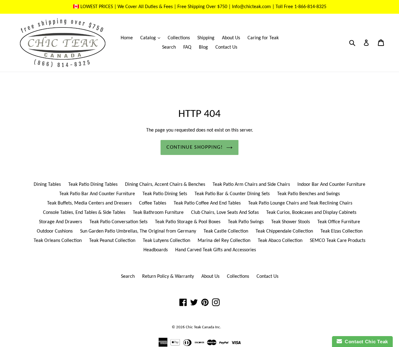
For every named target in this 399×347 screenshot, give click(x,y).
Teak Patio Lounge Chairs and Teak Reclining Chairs (300, 203)
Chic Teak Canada (200, 327)
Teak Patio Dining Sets (164, 193)
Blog (203, 47)
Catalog (151, 38)
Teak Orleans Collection (58, 240)
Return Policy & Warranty (168, 276)
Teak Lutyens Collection (166, 240)
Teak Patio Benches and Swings (308, 193)
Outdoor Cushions (55, 231)
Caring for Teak (263, 38)
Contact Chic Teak (365, 341)
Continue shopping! (194, 147)
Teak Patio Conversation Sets (118, 221)
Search (169, 47)
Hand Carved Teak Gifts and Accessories (215, 250)
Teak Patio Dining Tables (93, 184)
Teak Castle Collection (226, 231)
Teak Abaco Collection (280, 240)
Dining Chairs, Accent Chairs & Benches (165, 184)
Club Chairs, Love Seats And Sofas (225, 212)
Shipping (205, 38)
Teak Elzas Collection (341, 231)
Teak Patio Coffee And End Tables (207, 203)
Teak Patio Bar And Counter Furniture (97, 193)
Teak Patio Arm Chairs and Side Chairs (251, 184)
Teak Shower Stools (290, 221)
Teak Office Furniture (338, 221)
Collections (179, 38)
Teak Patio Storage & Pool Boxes (187, 221)
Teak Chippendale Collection (284, 231)
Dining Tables (47, 184)
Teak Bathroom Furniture (158, 212)
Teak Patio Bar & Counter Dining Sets (232, 193)
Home (127, 38)
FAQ (187, 47)
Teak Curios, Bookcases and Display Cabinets (311, 212)
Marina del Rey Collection (224, 240)
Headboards (155, 250)
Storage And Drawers (60, 221)
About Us (231, 38)
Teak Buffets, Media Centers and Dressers (89, 203)
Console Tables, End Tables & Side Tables (84, 212)
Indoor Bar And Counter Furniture (331, 184)
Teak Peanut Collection (112, 240)
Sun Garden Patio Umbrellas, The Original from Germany (138, 231)
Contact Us (226, 47)
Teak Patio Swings (246, 221)
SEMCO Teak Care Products (337, 240)
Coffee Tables (152, 203)
